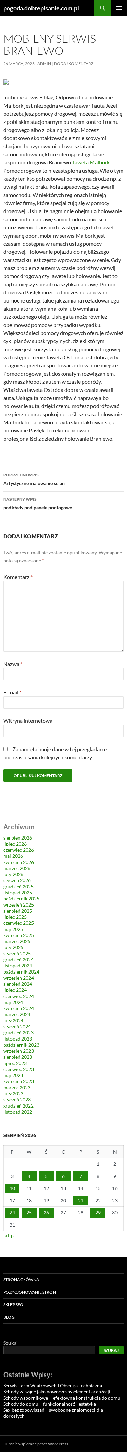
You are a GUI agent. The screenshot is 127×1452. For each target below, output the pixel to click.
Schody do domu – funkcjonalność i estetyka (49, 1404)
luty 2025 (13, 947)
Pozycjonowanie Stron (29, 1292)
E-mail (12, 692)
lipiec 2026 (15, 844)
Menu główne (119, 8)
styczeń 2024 (17, 1026)
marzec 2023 (16, 1087)
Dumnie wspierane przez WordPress (35, 1443)
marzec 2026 (16, 868)
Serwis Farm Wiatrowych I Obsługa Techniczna (52, 1385)
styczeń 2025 (17, 953)
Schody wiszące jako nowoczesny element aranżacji (56, 1391)
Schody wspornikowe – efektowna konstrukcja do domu (61, 1398)
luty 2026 (13, 874)
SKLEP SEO (13, 1304)
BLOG (9, 1317)
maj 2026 (13, 856)
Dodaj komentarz (73, 63)
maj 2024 (13, 1002)
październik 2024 (21, 972)
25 (29, 1212)
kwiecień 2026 (18, 862)
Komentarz (18, 577)
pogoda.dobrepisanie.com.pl (41, 8)
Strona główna (21, 1279)
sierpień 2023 (17, 1057)
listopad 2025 (17, 892)
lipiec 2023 (15, 1063)
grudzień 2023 (18, 1032)
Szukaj (10, 1343)
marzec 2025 (16, 941)
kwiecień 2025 (18, 935)
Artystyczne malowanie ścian (34, 479)
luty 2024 (13, 1020)
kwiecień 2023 (18, 1081)
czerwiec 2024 (18, 996)
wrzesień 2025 (18, 905)
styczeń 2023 (17, 1099)
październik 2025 (21, 898)
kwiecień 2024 (18, 1008)
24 (12, 1212)
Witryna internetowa (27, 720)
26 (46, 1212)
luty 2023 (13, 1093)
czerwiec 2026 (18, 850)
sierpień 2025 (17, 911)
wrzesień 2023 (18, 1051)
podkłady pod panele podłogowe (37, 503)
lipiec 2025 (15, 917)
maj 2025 (13, 929)
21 (80, 1200)
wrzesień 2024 (18, 978)
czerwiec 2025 (18, 923)
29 (98, 1212)
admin (44, 63)
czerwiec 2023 (18, 1069)
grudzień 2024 (18, 959)
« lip (9, 1235)
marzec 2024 (16, 1014)
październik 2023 (21, 1045)
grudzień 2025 (18, 886)
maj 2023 (13, 1075)
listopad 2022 (17, 1112)
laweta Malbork (91, 162)
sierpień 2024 (17, 984)
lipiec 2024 (15, 990)
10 (12, 1188)
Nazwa (12, 664)
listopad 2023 (17, 1039)
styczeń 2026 (17, 880)
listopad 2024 (17, 965)
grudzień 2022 (18, 1106)
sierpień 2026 (17, 838)
